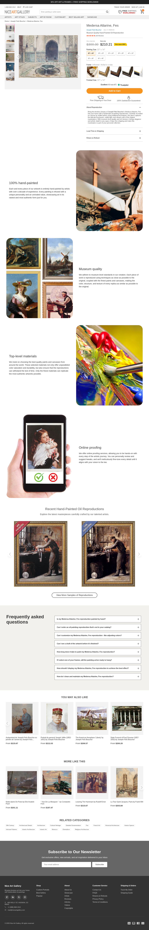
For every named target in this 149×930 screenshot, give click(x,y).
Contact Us (96, 890)
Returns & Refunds (99, 896)
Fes (87, 825)
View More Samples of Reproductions (74, 595)
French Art (97, 825)
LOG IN (141, 7)
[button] (18, 56)
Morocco (54, 829)
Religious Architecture (82, 829)
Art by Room (45, 17)
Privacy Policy (98, 899)
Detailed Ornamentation (73, 825)
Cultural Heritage (55, 825)
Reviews (67, 899)
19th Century (10, 825)
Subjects (32, 17)
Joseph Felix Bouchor (18, 21)
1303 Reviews (99, 36)
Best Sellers (41, 893)
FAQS (94, 893)
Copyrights (68, 908)
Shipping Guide (127, 893)
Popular (39, 896)
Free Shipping (128, 12)
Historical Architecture (112, 825)
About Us (68, 890)
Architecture (41, 825)
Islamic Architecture (28, 829)
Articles (67, 902)
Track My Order (126, 890)
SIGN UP (135, 7)
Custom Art (60, 17)
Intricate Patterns (11, 829)
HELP (19, 7)
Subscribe (99, 864)
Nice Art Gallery (21, 12)
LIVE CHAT (29, 7)
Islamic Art (43, 829)
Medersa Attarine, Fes (35, 21)
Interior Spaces (129, 825)
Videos (67, 905)
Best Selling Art (76, 17)
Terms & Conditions (100, 902)
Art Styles (20, 17)
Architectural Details (25, 825)
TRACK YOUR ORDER (122, 7)
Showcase (92, 17)
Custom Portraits (42, 890)
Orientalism (66, 829)
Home (7, 21)
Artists (8, 17)
